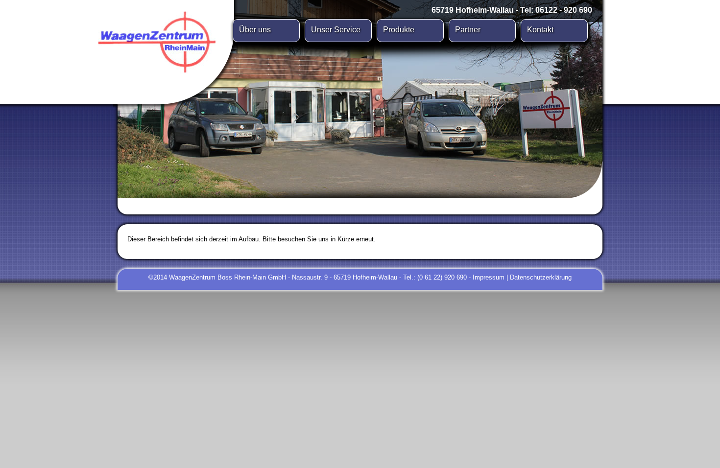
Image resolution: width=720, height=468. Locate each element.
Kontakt (540, 29)
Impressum (488, 277)
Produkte (398, 29)
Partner (467, 29)
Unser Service (335, 29)
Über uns (255, 29)
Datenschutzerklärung (541, 277)
